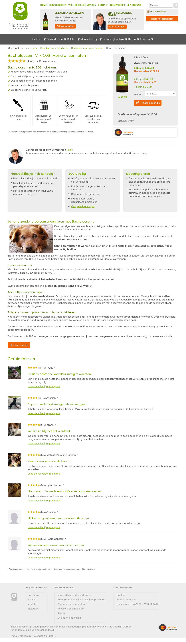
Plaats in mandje (150, 102)
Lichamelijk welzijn (113, 39)
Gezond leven (55, 39)
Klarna (61, 613)
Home (43, 5)
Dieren (132, 39)
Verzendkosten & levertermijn (74, 594)
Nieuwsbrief (118, 5)
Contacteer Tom (117, 26)
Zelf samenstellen (65, 26)
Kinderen (37, 39)
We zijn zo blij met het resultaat (49, 431)
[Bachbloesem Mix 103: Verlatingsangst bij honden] (122, 77)
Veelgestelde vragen (82, 206)
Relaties (72, 39)
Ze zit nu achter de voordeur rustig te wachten (59, 374)
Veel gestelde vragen (82, 5)
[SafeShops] (167, 627)
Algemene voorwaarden (71, 604)
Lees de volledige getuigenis (44, 386)
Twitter (31, 599)
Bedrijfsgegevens (126, 599)
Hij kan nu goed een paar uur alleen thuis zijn (58, 518)
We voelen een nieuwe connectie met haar (56, 545)
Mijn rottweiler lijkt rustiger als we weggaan (57, 404)
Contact (103, 5)
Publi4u (52, 635)
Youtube (32, 604)
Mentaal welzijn (90, 39)
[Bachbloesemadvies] (14, 597)
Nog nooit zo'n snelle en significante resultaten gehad (64, 491)
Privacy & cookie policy (70, 608)
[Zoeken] (175, 5)
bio (70, 149)
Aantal (137, 94)
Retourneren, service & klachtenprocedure (81, 599)
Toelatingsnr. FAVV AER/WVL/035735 (137, 604)
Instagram (33, 608)
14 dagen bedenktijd (69, 617)
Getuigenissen (57, 5)
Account (135, 5)
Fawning (145, 39)
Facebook (33, 594)
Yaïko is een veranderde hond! (48, 461)
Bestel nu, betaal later (162, 19)
